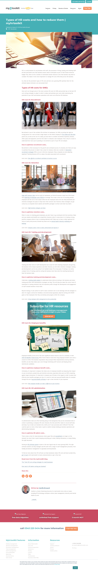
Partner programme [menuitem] (33, 547)
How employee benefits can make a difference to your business (43, 383)
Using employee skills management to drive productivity (42, 299)
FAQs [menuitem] (29, 554)
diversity (61, 221)
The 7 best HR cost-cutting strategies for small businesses (37, 462)
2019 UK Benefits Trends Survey (30, 357)
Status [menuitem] (52, 547)
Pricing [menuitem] (54, 8)
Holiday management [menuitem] (11, 544)
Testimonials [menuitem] (31, 556)
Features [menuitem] (48, 8)
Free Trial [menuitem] (87, 8)
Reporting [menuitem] (8, 554)
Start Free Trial (71, 529)
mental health (55, 221)
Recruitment (14, 29)
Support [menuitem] (52, 544)
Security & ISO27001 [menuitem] (33, 557)
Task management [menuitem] (11, 549)
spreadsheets (58, 436)
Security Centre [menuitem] (10, 556)
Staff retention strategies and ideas (36, 208)
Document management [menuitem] (12, 547)
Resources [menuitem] (73, 8)
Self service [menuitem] (9, 557)
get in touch (25, 455)
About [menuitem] (79, 8)
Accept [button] (75, 567)
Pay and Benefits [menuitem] (10, 552)
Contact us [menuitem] (31, 549)
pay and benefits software (39, 379)
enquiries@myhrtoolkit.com (80, 545)
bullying (24, 223)
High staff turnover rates (28, 195)
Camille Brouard (26, 27)
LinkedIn (34, 499)
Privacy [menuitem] (52, 549)
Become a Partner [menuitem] (63, 8)
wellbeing (67, 221)
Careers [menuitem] (30, 552)
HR (9, 29)
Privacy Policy (57, 564)
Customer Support (77, 1)
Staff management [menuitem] (11, 550)
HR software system (33, 444)
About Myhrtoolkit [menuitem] (33, 544)
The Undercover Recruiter (68, 134)
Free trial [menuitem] (30, 545)
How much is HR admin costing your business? (34, 466)
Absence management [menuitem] (12, 545)
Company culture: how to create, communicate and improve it (43, 227)
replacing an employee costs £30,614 (34, 197)
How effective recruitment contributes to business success (42, 158)
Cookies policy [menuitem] (53, 550)
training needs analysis (35, 280)
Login (88, 1)
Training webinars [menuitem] (54, 545)
